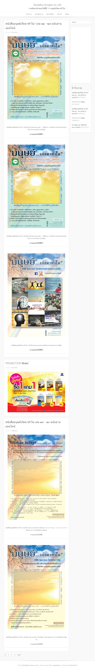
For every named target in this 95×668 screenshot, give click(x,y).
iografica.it (56, 665)
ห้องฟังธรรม (39, 14)
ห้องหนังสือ (50, 14)
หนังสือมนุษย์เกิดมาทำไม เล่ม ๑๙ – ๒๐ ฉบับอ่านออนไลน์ (80, 111)
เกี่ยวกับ (59, 14)
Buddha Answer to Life (47, 5)
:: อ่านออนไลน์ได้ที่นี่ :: (36, 535)
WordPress (73, 665)
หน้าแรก (29, 14)
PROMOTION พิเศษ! (17, 363)
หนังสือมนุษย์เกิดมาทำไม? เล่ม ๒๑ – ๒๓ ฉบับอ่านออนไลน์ (80, 95)
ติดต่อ (67, 14)
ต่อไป (19, 655)
